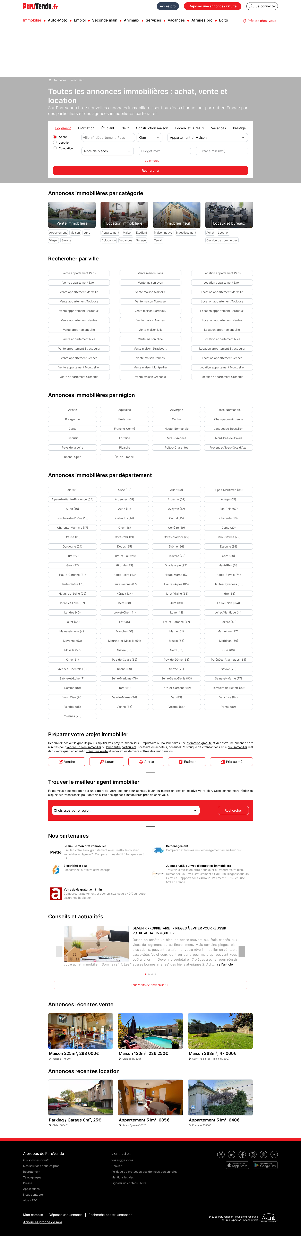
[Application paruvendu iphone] (237, 1165)
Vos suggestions (122, 1160)
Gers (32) (72, 565)
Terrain (158, 240)
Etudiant (141, 232)
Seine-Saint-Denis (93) (176, 678)
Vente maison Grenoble (150, 376)
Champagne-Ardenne (228, 419)
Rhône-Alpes (72, 457)
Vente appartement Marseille (79, 292)
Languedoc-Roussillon (228, 428)
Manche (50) (124, 631)
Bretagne (124, 419)
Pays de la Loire (72, 447)
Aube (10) (72, 508)
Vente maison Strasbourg (150, 348)
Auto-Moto (57, 20)
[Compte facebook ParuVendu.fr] (242, 1154)
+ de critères (150, 160)
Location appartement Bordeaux (222, 310)
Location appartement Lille (222, 329)
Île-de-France (124, 457)
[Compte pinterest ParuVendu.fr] (263, 1154)
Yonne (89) (228, 706)
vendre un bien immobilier (84, 747)
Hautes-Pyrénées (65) (228, 584)
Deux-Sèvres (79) (228, 537)
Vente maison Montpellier (150, 367)
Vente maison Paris (150, 273)
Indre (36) (228, 593)
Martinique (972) (228, 631)
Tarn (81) (125, 688)
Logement (63, 128)
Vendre (69, 762)
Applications (31, 1189)
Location (64, 142)
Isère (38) (124, 603)
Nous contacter (33, 1194)
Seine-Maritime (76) (124, 678)
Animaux (131, 20)
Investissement (186, 232)
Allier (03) (176, 490)
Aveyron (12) (176, 508)
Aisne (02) (124, 490)
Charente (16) (228, 518)
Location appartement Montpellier (222, 367)
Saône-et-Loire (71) (73, 678)
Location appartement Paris (222, 273)
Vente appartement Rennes (79, 358)
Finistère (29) (176, 556)
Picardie (124, 447)
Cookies (116, 1166)
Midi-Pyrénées (176, 438)
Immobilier (32, 20)
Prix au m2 (234, 762)
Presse (27, 1183)
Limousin (72, 438)
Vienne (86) (124, 706)
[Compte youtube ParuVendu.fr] (274, 1154)
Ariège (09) (228, 499)
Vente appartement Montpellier (79, 367)
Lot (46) (124, 622)
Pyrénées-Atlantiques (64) (228, 659)
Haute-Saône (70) (73, 584)
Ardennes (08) (124, 499)
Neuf (125, 128)
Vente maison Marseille (150, 292)
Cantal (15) (176, 518)
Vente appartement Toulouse (79, 301)
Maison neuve (163, 232)
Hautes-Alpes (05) (176, 584)
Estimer (190, 762)
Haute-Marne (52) (177, 574)
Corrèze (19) (176, 527)
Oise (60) (228, 650)
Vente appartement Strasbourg (79, 348)
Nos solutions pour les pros (41, 1166)
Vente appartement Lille (79, 329)
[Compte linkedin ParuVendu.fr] (231, 1154)
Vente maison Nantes (150, 320)
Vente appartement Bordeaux (79, 310)
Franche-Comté (124, 428)
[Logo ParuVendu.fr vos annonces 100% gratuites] (40, 11)
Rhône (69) (124, 669)
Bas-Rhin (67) (229, 508)
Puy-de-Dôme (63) (176, 659)
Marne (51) (176, 631)
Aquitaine (124, 409)
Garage (66, 240)
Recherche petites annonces (110, 1215)
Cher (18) (124, 527)
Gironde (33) (124, 565)
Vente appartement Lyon (78, 282)
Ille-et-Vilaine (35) (176, 593)
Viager (53, 240)
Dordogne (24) (72, 546)
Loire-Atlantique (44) (228, 612)
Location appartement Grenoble (222, 376)
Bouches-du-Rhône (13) (72, 518)
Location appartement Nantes (222, 320)
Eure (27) (73, 556)
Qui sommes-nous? (36, 1160)
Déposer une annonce (66, 1215)
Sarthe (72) (176, 669)
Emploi (80, 20)
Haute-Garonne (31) (72, 574)
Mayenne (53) (72, 640)
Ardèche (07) (176, 499)
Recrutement (31, 1171)
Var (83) (176, 697)
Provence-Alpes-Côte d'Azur (228, 447)
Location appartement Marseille (222, 292)
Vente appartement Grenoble (79, 376)
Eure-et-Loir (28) (124, 556)
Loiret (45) (73, 622)
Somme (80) (72, 688)
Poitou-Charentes (176, 447)
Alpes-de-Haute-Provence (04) (72, 499)
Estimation (86, 128)
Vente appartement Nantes (79, 320)
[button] (242, 951)
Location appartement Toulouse (222, 301)
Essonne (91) (228, 546)
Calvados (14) (124, 518)
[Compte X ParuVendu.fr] (221, 1154)
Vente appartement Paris (79, 273)
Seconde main (104, 20)
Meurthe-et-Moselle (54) (124, 640)
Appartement (58, 232)
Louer (109, 762)
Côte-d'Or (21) (124, 537)
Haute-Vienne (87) (124, 584)
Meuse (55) (176, 640)
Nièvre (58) (124, 650)
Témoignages (32, 1177)
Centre (176, 419)
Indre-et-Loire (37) (72, 603)
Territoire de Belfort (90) (228, 688)
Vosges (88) (177, 706)
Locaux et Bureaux (189, 128)
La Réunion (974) (228, 603)
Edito (223, 20)
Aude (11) (124, 508)
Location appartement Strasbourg (222, 348)
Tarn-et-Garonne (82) (176, 688)
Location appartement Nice (222, 339)
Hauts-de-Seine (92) (72, 593)
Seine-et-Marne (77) (228, 678)
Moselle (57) (72, 650)
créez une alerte (97, 751)
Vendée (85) (72, 706)
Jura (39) (176, 603)
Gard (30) (228, 556)
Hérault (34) (125, 593)
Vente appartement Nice (79, 339)
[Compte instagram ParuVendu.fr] (253, 1154)
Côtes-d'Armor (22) (176, 537)
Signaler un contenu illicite (128, 1183)
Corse (72, 428)
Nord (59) (176, 650)
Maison (75, 232)
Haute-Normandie (177, 428)
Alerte (149, 762)
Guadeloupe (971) (177, 565)
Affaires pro (202, 20)
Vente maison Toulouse (150, 301)
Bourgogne (72, 419)
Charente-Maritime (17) (72, 527)
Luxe (87, 232)
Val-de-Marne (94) (124, 697)
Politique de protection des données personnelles (144, 1171)
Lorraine (124, 438)
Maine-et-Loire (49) (72, 631)
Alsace (72, 409)
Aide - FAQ (30, 1200)
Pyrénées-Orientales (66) (72, 669)
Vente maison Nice (150, 339)
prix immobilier (237, 747)
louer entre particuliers (121, 747)
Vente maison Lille (150, 329)
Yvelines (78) (72, 716)
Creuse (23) (72, 537)
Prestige (239, 128)
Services (153, 20)
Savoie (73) (228, 669)
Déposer (212, 6)
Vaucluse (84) (228, 697)
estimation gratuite (199, 743)
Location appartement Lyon (222, 282)
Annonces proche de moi (42, 1222)
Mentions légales (122, 1177)
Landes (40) (72, 612)
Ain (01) (72, 490)
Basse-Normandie (229, 409)
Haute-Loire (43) (124, 574)
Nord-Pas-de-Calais (228, 438)
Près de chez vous (262, 21)
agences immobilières (127, 794)
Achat (63, 137)
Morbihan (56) (228, 640)
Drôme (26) (176, 546)
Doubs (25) (124, 546)
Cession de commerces (222, 240)
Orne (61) (72, 659)
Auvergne (176, 409)
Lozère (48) (228, 622)
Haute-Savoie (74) (228, 574)
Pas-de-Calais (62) (124, 659)
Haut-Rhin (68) (229, 565)
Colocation (66, 148)
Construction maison (152, 128)
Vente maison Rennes (150, 358)
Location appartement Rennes (222, 358)
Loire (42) (176, 612)
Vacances (176, 20)
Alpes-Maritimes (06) (229, 490)
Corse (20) (229, 527)
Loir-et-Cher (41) (124, 612)
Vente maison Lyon (150, 282)
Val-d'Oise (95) (72, 697)
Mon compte (33, 1215)
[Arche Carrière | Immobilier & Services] (268, 1218)
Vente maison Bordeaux (150, 310)
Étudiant (107, 128)
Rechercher (233, 810)
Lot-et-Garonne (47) (176, 622)
